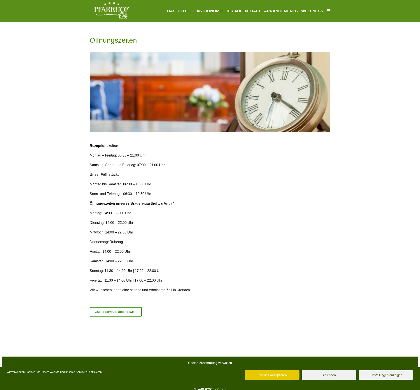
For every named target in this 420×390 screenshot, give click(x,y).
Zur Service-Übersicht (115, 311)
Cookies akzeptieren (272, 375)
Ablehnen (329, 375)
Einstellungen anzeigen (385, 375)
